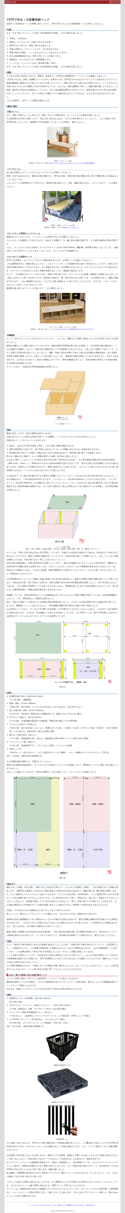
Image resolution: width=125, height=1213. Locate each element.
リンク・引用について (59, 1205)
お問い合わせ (90, 1205)
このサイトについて (45, 1205)
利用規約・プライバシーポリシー (76, 1205)
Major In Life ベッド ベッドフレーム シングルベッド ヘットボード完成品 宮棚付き (69, 163)
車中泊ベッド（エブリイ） (71, 227)
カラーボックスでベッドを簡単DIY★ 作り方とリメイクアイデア (73, 329)
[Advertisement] (62, 9)
